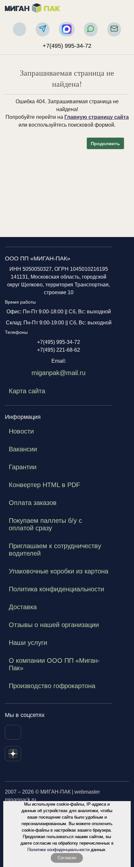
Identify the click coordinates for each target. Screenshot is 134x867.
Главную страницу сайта (96, 117)
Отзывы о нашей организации (54, 624)
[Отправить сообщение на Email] (114, 29)
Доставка (23, 606)
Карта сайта (27, 391)
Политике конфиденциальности (58, 849)
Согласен (67, 857)
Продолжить (105, 143)
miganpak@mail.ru (59, 372)
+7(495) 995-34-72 (67, 46)
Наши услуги (28, 642)
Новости (21, 431)
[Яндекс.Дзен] (13, 753)
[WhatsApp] (91, 29)
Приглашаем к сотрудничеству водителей (55, 549)
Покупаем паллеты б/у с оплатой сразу (45, 524)
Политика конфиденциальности (56, 589)
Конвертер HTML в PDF (44, 484)
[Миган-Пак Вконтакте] (13, 732)
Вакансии (23, 449)
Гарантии (22, 467)
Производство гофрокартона (52, 685)
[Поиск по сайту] (19, 29)
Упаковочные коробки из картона (58, 571)
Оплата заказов (33, 502)
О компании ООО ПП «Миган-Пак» (54, 664)
